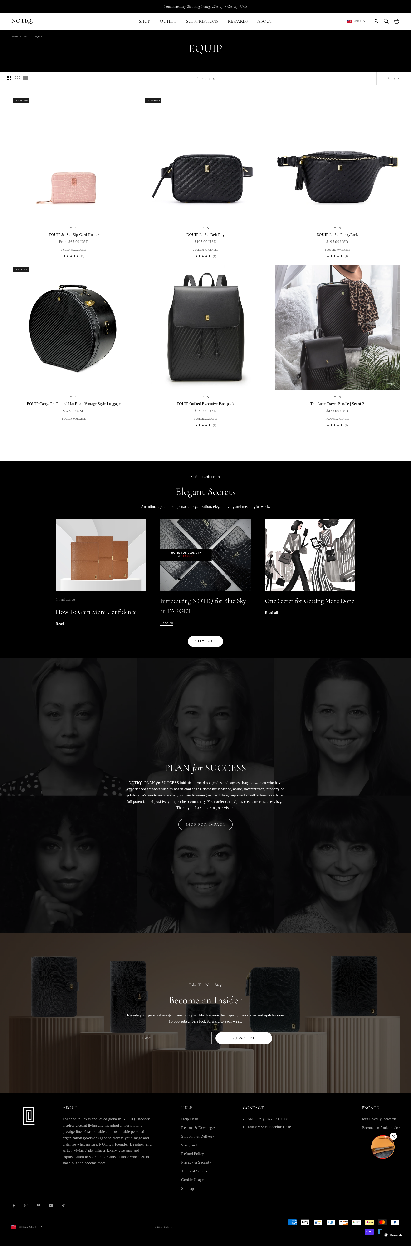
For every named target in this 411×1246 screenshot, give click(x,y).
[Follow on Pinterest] (38, 1205)
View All (205, 641)
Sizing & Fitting (193, 1145)
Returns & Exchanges (198, 1128)
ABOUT (264, 21)
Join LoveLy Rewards (379, 1119)
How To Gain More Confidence (96, 612)
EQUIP (38, 36)
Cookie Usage (192, 1180)
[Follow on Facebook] (13, 1205)
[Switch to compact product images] (25, 78)
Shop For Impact (205, 824)
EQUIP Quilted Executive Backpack (205, 404)
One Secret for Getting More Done (309, 601)
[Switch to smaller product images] (17, 78)
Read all (62, 624)
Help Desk (189, 1119)
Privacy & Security (196, 1162)
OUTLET (168, 21)
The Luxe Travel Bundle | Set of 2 (337, 404)
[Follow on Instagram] (26, 1205)
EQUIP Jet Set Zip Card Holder (74, 235)
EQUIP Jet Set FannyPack (337, 235)
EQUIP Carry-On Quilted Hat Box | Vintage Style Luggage (74, 404)
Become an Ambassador (381, 1128)
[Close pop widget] (393, 1136)
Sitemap (187, 1188)
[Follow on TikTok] (63, 1205)
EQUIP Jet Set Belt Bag (205, 235)
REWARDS (238, 21)
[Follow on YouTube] (51, 1205)
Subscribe (243, 1038)
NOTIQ (74, 227)
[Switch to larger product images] (9, 78)
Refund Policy (192, 1154)
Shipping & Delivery (197, 1136)
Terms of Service (194, 1171)
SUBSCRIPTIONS (202, 21)
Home (14, 36)
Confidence (65, 599)
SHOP (144, 21)
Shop (27, 36)
